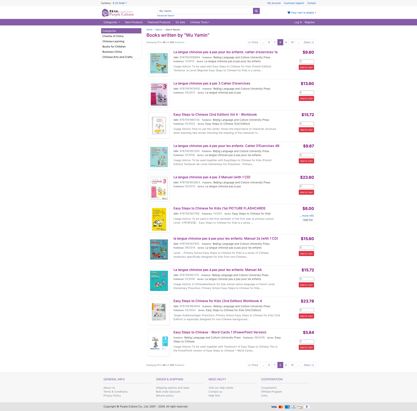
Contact (311, 3)
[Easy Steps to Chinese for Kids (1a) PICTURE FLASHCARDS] (159, 219)
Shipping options (166, 387)
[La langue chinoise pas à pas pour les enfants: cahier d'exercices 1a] (159, 63)
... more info (306, 215)
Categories (111, 22)
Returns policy (165, 395)
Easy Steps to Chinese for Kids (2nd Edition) (233, 310)
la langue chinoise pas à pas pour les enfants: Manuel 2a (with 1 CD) (225, 238)
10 (292, 42)
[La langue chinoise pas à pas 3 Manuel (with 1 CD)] (159, 188)
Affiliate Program (271, 391)
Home (149, 29)
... (263, 42)
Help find (214, 395)
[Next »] (309, 42)
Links (264, 395)
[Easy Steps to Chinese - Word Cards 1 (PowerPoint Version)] (159, 343)
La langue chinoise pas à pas (223, 92)
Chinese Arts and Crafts (117, 57)
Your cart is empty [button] (302, 12)
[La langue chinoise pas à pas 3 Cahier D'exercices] (159, 94)
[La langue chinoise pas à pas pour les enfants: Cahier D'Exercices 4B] (159, 157)
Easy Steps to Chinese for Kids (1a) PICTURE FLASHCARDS (219, 208)
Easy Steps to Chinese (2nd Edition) (227, 123)
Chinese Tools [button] (199, 22)
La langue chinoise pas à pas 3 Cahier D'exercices (211, 83)
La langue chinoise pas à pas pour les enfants (232, 61)
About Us (109, 387)
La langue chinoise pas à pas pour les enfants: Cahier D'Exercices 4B (226, 146)
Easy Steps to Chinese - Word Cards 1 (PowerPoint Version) (219, 332)
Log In (298, 22)
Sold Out (308, 219)
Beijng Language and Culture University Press (241, 119)
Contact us (215, 391)
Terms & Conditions (115, 391)
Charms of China (112, 36)
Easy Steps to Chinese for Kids (251, 213)
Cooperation (269, 387)
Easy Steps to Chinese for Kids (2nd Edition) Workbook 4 (217, 301)
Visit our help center (220, 387)
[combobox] (205, 11)
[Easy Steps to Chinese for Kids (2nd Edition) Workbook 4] (159, 312)
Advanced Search (165, 15)
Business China (112, 51)
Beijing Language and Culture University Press (241, 57)
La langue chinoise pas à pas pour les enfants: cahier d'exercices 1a (225, 52)
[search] (256, 11)
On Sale (180, 22)
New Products (134, 22)
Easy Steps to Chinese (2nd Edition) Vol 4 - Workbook (215, 114)
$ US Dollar (119, 3)
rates (186, 387)
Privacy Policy (112, 395)
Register (310, 22)
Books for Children (114, 46)
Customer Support (294, 3)
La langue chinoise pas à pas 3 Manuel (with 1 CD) (212, 177)
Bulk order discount (168, 391)
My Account (274, 3)
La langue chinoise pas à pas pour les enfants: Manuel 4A (217, 270)
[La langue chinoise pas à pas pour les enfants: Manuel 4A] (159, 281)
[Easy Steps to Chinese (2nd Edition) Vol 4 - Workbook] (159, 126)
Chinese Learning (113, 41)
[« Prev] (253, 42)
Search (158, 29)
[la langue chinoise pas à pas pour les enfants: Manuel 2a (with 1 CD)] (159, 249)
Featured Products (159, 22)
